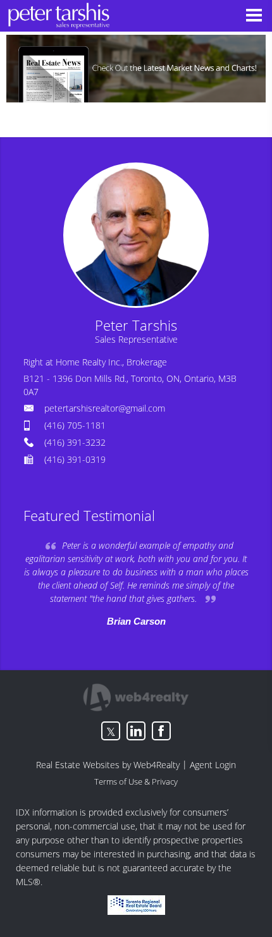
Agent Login (213, 765)
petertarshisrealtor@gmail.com (104, 408)
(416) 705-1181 (75, 425)
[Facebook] (161, 730)
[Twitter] (110, 730)
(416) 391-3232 (75, 442)
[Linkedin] (136, 730)
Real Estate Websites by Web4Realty (108, 765)
